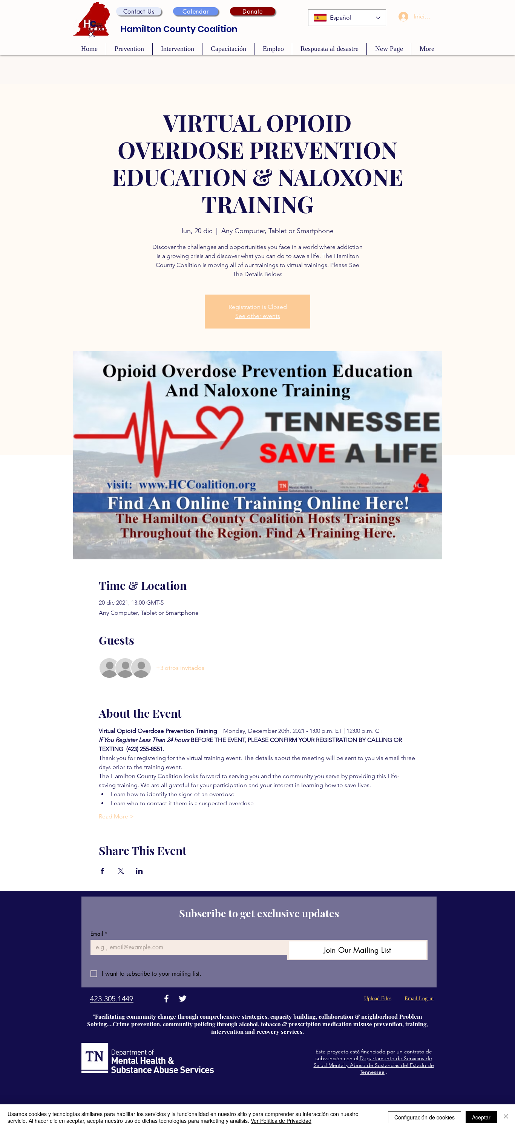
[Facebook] (166, 998)
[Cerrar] (505, 1117)
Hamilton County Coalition (179, 29)
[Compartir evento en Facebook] (102, 871)
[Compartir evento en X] (120, 871)
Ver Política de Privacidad (281, 1120)
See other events (257, 315)
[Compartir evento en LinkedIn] (139, 871)
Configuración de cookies (424, 1117)
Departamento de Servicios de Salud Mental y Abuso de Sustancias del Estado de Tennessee (374, 1065)
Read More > (116, 816)
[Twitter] (183, 998)
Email (98, 933)
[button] (138, 11)
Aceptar (481, 1117)
